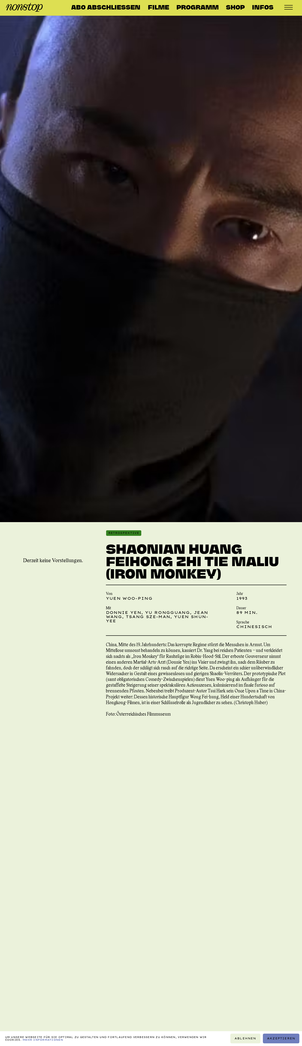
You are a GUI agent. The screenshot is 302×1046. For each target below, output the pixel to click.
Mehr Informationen (43, 1040)
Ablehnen (245, 1038)
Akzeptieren (281, 1038)
